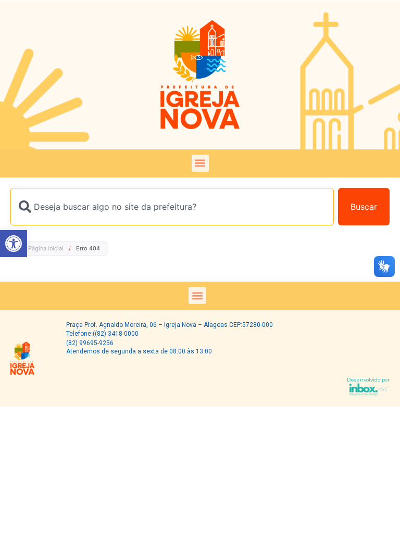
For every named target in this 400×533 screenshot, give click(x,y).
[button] (200, 163)
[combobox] (172, 206)
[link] (13, 243)
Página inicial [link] (46, 248)
